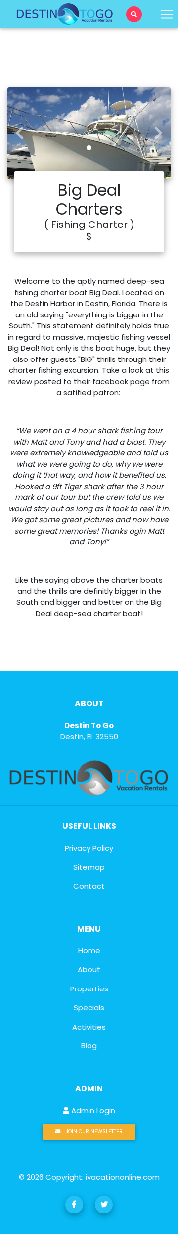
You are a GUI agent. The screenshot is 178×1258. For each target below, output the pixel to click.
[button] (19, 133)
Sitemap (89, 867)
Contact (89, 886)
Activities (89, 1027)
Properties (89, 989)
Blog (89, 1045)
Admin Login (92, 1110)
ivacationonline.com (123, 1177)
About (89, 969)
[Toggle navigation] (134, 14)
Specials (89, 1007)
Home (89, 950)
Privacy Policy (89, 848)
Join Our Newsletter (93, 1131)
